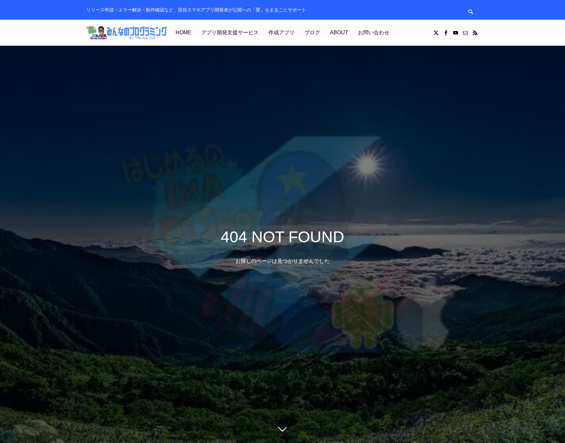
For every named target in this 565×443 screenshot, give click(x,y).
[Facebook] (446, 33)
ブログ (312, 32)
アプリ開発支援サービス (230, 32)
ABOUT (339, 32)
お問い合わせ (373, 32)
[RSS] (475, 33)
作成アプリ (281, 32)
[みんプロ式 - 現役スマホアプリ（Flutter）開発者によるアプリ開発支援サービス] (127, 33)
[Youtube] (455, 33)
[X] (436, 33)
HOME (183, 32)
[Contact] (465, 33)
